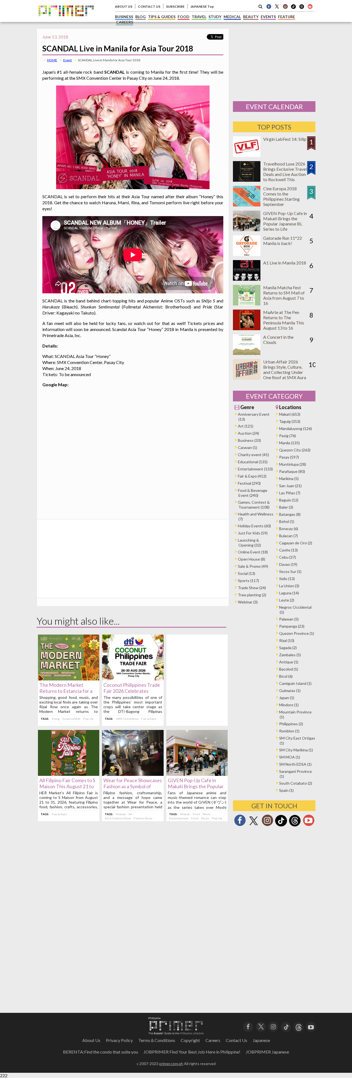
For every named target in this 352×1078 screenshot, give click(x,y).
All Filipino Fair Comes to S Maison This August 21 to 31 (67, 786)
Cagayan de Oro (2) (295, 543)
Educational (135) (253, 461)
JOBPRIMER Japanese (267, 1051)
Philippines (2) (291, 723)
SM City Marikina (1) (296, 750)
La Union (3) (289, 585)
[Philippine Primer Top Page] (66, 20)
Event (67, 60)
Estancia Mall (71, 718)
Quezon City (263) (294, 450)
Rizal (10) (286, 640)
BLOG (140, 16)
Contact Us (236, 1040)
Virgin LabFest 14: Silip (284, 139)
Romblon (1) (289, 731)
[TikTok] (293, 8)
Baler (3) (286, 507)
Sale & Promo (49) (253, 566)
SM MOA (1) (289, 757)
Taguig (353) (289, 421)
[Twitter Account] (277, 6)
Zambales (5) (290, 654)
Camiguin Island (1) (295, 683)
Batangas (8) (290, 514)
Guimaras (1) (290, 690)
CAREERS (124, 22)
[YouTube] (311, 1026)
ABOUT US (123, 6)
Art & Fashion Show (118, 818)
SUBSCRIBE (175, 6)
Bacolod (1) (288, 669)
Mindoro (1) (289, 704)
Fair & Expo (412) (252, 476)
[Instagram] (285, 6)
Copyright (190, 1040)
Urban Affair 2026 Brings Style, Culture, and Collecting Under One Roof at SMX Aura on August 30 (284, 372)
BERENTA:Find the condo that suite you (100, 1051)
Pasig (56, 718)
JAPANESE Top (202, 6)
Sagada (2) (288, 647)
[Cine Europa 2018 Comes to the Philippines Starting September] (246, 204)
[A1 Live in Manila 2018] (246, 279)
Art (130, 814)
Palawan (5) (289, 619)
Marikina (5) (289, 478)
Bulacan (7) (288, 535)
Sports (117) (248, 580)
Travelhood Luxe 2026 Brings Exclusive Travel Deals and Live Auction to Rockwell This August (285, 174)
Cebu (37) (287, 557)
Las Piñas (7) (289, 492)
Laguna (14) (289, 593)
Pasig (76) (287, 435)
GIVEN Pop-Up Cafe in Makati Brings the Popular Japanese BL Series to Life (196, 786)
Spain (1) (286, 790)
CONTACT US (149, 6)
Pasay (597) (289, 457)
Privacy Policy (119, 1040)
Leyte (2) (286, 600)
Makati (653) (289, 414)
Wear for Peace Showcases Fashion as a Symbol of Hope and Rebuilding (132, 786)
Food (196, 814)
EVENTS (268, 16)
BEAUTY (250, 16)
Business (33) (249, 440)
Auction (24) (248, 433)
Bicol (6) (286, 676)
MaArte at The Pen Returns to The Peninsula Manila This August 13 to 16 (283, 320)
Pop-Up (88, 718)
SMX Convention (127, 718)
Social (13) (246, 573)
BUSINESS (124, 16)
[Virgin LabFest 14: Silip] (246, 155)
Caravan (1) (247, 447)
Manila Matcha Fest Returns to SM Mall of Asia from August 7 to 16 (284, 295)
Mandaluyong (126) (295, 428)
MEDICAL (232, 16)
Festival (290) (249, 483)
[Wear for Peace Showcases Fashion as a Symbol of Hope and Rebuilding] (132, 774)
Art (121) (245, 426)
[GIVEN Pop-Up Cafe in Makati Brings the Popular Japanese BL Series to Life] (197, 774)
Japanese (261, 1040)
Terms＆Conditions (156, 1040)
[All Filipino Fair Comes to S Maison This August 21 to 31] (68, 774)
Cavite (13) (288, 550)
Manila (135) (289, 442)
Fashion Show (143, 818)
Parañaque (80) (292, 471)
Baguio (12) (288, 500)
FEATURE (286, 16)
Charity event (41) (253, 454)
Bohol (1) (286, 521)
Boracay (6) (288, 528)
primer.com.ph (171, 1063)
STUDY (214, 16)
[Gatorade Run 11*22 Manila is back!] (246, 254)
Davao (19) (288, 564)
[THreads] (301, 8)
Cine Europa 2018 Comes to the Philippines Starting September (281, 196)
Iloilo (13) (287, 578)
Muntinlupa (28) (292, 464)
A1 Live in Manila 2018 (284, 262)
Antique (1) (288, 662)
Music (207, 814)
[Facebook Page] (268, 6)
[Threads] (295, 825)
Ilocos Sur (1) (290, 571)
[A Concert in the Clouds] (246, 353)
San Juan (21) (290, 485)
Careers (212, 1040)
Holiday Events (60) (254, 525)
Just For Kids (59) (253, 533)
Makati (121, 814)
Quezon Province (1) (296, 633)
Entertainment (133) (255, 469)
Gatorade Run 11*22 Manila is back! (282, 240)
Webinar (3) (248, 602)
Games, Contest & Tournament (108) (254, 504)
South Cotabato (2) (295, 783)
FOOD (183, 16)
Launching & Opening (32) (249, 542)
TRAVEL (199, 16)
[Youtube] (310, 6)
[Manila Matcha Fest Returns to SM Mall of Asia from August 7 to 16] (246, 303)
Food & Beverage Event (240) (252, 493)
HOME (52, 60)
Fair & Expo (148, 718)
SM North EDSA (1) (295, 764)
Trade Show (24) (252, 587)
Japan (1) (286, 697)
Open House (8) (251, 559)
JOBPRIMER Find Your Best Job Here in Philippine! (192, 1051)
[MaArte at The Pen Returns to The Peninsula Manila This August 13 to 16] (246, 328)
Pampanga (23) (291, 626)
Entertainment (178, 818)
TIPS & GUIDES (161, 16)
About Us (91, 1040)
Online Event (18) (253, 552)
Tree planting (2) (252, 594)
